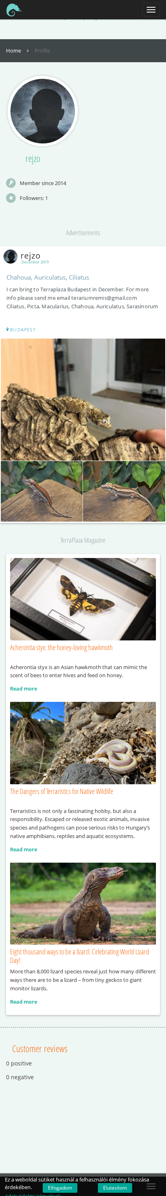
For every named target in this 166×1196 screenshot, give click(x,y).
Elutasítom (115, 1187)
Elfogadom (60, 1187)
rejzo (31, 255)
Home (14, 50)
